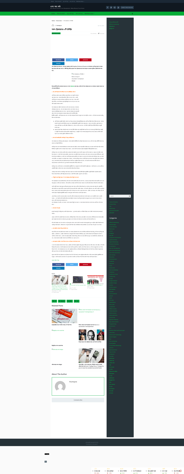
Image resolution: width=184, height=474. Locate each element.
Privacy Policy (112, 204)
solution (111, 347)
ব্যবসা (110, 382)
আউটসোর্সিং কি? (112, 26)
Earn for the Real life (114, 248)
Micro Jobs (111, 304)
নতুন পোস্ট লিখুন (65, 1)
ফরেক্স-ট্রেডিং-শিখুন (55, 260)
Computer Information (115, 237)
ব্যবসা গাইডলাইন (112, 384)
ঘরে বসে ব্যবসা (111, 367)
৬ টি (55, 301)
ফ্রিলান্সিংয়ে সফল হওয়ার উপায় (57, 345)
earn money (112, 254)
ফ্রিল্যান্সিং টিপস (112, 380)
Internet (111, 291)
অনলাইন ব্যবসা (111, 358)
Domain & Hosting (113, 244)
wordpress (111, 354)
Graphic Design (113, 283)
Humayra (59, 25)
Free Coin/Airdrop (113, 270)
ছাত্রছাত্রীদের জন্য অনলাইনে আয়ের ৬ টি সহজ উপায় (61, 325)
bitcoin (111, 231)
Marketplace (112, 302)
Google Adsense (113, 280)
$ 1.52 (165, 471)
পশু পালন (110, 375)
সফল (77, 301)
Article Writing (113, 226)
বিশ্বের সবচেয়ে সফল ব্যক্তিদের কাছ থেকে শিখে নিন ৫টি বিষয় (90, 342)
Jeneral (111, 296)
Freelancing (112, 276)
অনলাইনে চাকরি (111, 362)
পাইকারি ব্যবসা (111, 378)
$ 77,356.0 (137, 471)
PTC (110, 328)
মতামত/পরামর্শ (111, 212)
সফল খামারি (111, 391)
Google (111, 278)
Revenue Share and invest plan (117, 330)
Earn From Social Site (114, 252)
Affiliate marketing (114, 24)
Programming (112, 324)
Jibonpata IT (95, 444)
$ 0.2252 (110, 471)
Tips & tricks (112, 352)
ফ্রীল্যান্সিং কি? (111, 28)
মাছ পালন (110, 386)
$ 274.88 (177, 471)
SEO (110, 339)
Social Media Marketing (115, 345)
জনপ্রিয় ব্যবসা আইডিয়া (113, 371)
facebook (58, 60)
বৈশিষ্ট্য (70, 301)
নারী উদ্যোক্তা (111, 373)
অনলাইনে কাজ (111, 360)
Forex (110, 265)
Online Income (112, 313)
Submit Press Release (127, 7)
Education (111, 257)
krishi (110, 298)
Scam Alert (112, 332)
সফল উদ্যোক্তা (111, 388)
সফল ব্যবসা (111, 393)
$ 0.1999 (123, 471)
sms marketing (113, 341)
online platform (113, 315)
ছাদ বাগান (110, 369)
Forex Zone (57, 33)
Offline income (113, 308)
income (111, 285)
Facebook (111, 261)
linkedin (58, 63)
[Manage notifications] (180, 471)
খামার (110, 365)
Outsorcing (112, 317)
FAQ (110, 206)
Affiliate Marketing (114, 222)
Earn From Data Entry (114, 250)
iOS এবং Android (113, 293)
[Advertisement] (78, 47)
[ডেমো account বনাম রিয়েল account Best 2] (78, 279)
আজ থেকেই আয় (72, 1)
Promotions (112, 326)
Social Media (112, 343)
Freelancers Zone (113, 274)
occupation (112, 306)
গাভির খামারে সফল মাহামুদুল (57, 364)
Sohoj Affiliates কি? (113, 22)
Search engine (112, 337)
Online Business (113, 311)
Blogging (111, 233)
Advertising (112, 208)
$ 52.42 (97, 471)
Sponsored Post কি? (114, 210)
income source (113, 287)
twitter (72, 60)
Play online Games (113, 321)
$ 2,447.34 (152, 471)
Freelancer (111, 272)
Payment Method (113, 319)
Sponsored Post (113, 349)
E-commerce (112, 246)
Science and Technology (115, 334)
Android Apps (112, 224)
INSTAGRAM (112, 289)
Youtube (111, 356)
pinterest (85, 60)
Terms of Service (113, 202)
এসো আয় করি (55, 6)
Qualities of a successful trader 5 (95, 285)
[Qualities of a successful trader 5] (95, 279)
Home (52, 1)
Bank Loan (111, 229)
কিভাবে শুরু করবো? (58, 1)
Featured (111, 263)
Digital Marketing (113, 242)
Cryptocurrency (113, 239)
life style (111, 300)
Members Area (79, 1)
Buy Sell (111, 235)
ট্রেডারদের (72, 86)
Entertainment (113, 259)
